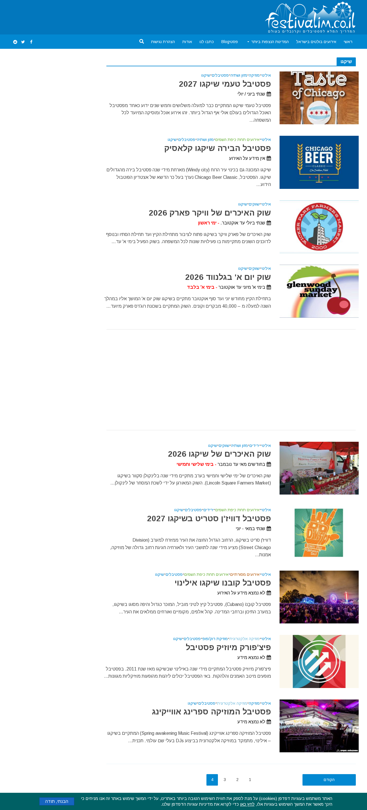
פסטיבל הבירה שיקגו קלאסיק (217, 148)
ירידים (254, 445)
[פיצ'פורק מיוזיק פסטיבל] (319, 661)
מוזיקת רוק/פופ (215, 639)
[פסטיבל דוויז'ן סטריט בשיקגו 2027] (319, 532)
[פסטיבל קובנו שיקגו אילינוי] (319, 596)
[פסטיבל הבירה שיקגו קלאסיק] (319, 162)
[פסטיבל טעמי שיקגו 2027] (319, 97)
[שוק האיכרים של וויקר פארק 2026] (319, 226)
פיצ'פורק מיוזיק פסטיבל (228, 647)
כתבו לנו (207, 41)
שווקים (254, 204)
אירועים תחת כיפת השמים (237, 139)
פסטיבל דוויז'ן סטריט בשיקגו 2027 (209, 518)
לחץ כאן (247, 804)
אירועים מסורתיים (244, 574)
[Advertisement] (115, 16)
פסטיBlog (229, 41)
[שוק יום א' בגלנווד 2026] (319, 290)
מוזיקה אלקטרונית (244, 639)
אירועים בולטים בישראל (316, 41)
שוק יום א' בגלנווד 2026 (228, 277)
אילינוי (266, 75)
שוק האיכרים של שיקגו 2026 (219, 453)
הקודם (329, 779)
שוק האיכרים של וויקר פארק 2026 (210, 212)
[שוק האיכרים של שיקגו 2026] (319, 467)
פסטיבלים (220, 75)
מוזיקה (254, 75)
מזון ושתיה (239, 75)
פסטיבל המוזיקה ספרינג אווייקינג (211, 711)
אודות (187, 41)
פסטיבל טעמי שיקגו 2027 (225, 84)
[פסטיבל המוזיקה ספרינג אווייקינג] (319, 725)
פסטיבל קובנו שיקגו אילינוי (223, 582)
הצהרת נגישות (163, 41)
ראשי (348, 41)
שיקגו (205, 75)
